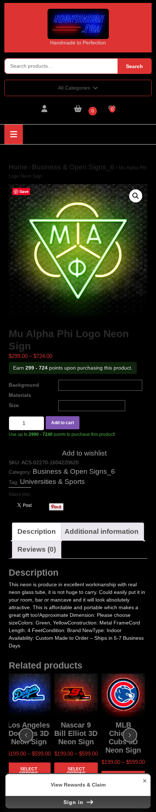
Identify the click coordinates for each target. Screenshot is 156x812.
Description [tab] (36, 531)
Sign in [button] (74, 802)
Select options (28, 771)
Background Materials (24, 390)
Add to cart (62, 422)
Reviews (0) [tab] (36, 549)
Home (18, 167)
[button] (135, 195)
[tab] (13, 134)
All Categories (74, 88)
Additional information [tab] (102, 531)
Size (14, 405)
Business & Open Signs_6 (73, 167)
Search (134, 66)
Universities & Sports (52, 481)
